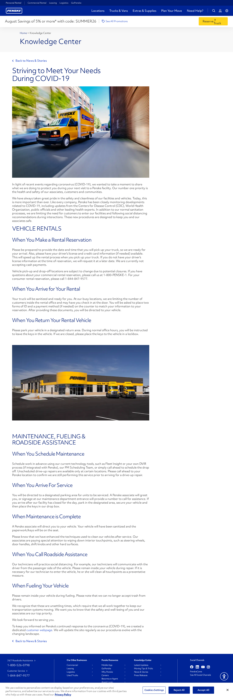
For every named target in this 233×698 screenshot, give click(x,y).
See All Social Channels (200, 675)
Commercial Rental (37, 2)
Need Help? (195, 11)
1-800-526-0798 (18, 665)
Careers (105, 675)
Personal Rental (13, 3)
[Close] (227, 690)
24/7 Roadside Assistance (20, 660)
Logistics (64, 2)
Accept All (203, 690)
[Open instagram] (208, 667)
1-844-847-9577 (18, 675)
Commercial (72, 665)
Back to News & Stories (31, 61)
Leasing (53, 2)
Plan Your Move (171, 11)
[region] (116, 690)
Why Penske (107, 672)
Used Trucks (72, 675)
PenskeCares (196, 671)
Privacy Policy (63, 694)
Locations (97, 11)
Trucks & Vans (118, 11)
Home (23, 33)
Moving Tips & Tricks (143, 668)
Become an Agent (109, 679)
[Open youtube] (203, 667)
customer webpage (39, 630)
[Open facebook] (191, 667)
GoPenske (76, 2)
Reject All (179, 690)
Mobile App (106, 665)
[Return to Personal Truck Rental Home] (14, 10)
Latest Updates (141, 665)
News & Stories (141, 672)
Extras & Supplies (144, 11)
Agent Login (107, 682)
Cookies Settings (154, 690)
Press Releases (141, 675)
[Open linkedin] (197, 667)
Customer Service (16, 671)
